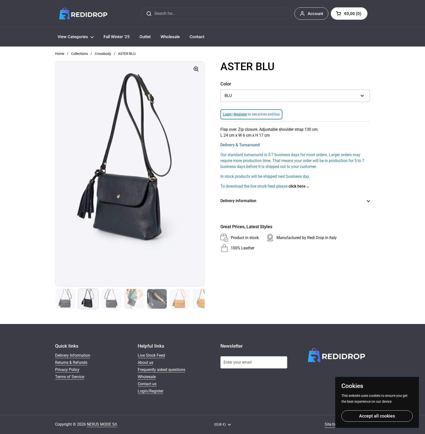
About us (145, 362)
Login (227, 114)
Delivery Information (72, 355)
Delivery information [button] (238, 200)
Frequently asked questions (161, 369)
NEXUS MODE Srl (102, 424)
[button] (349, 13)
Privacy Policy (67, 369)
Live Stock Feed (151, 355)
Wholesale (147, 376)
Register (240, 114)
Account (315, 13)
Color (225, 83)
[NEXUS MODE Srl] (83, 13)
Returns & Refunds (71, 362)
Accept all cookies (377, 415)
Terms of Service (69, 376)
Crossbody (103, 54)
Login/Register (150, 391)
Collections (79, 54)
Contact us (147, 384)
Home (59, 54)
